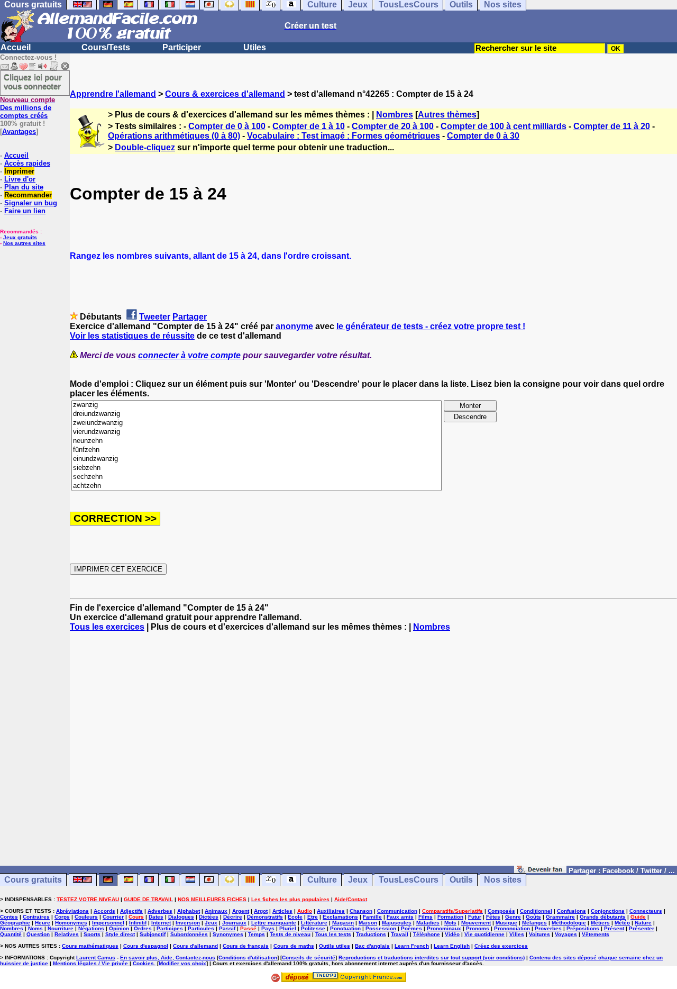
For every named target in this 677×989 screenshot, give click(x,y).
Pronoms (477, 928)
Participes (170, 928)
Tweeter (154, 316)
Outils (461, 879)
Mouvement (476, 923)
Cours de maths (293, 946)
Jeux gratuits (20, 237)
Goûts (533, 917)
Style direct (120, 934)
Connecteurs (645, 911)
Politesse (313, 928)
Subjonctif (153, 934)
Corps (62, 917)
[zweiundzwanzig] (256, 423)
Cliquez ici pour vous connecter (33, 81)
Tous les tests (333, 934)
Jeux (358, 879)
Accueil (16, 47)
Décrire (232, 917)
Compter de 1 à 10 (308, 126)
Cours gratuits (33, 879)
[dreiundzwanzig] (256, 414)
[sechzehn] (256, 477)
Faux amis (400, 917)
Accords (104, 911)
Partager (189, 316)
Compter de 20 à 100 (393, 126)
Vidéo (452, 934)
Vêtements (595, 934)
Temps (256, 934)
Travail (399, 934)
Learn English (452, 946)
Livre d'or (19, 179)
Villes (516, 934)
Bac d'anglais (372, 946)
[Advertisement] (373, 753)
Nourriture (61, 928)
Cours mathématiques (90, 946)
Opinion (119, 928)
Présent (614, 928)
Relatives (66, 934)
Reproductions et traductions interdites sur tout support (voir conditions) (431, 957)
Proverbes (548, 928)
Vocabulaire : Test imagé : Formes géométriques (343, 135)
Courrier (113, 917)
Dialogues (181, 917)
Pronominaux (444, 928)
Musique (506, 923)
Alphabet (188, 911)
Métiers (600, 923)
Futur (474, 917)
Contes (9, 917)
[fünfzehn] (256, 450)
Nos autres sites (24, 243)
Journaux (234, 923)
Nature (643, 923)
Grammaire (560, 917)
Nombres (394, 114)
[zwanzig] (256, 405)
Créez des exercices (501, 946)
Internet (161, 923)
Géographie (15, 923)
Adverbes (160, 911)
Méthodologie (569, 923)
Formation (450, 917)
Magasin (343, 923)
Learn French (412, 946)
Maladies (428, 923)
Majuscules (396, 923)
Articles (282, 911)
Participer (181, 47)
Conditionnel (536, 911)
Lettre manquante (273, 923)
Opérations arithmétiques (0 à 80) (174, 135)
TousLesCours (408, 879)
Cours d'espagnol (145, 946)
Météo (622, 923)
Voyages (566, 934)
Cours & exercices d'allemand (225, 93)
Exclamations (340, 917)
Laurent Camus (95, 957)
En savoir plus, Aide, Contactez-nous (167, 957)
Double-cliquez (145, 147)
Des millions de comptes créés (27, 108)
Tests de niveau (290, 934)
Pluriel (287, 928)
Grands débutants (603, 917)
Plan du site (23, 187)
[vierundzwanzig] (256, 432)
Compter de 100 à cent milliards (503, 126)
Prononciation (512, 928)
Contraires (36, 917)
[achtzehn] (256, 486)
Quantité (11, 934)
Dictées (208, 917)
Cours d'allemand (195, 946)
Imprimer (19, 171)
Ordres (143, 928)
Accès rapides (27, 163)
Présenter (641, 928)
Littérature (314, 923)
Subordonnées (189, 934)
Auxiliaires (331, 911)
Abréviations (72, 911)
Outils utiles (334, 946)
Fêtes (493, 917)
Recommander (28, 195)
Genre (513, 917)
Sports (92, 934)
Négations (91, 928)
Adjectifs (131, 911)
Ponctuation (345, 928)
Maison (368, 923)
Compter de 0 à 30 (483, 135)
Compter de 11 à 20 (611, 126)
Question (38, 934)
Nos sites (503, 879)
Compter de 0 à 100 (227, 126)
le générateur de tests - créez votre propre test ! (430, 326)
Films (425, 917)
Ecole (295, 917)
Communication (397, 911)
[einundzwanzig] (256, 459)
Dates (156, 917)
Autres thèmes (447, 114)
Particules (201, 928)
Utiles (254, 47)
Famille (372, 917)
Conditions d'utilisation (247, 957)
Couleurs (86, 917)
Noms (35, 928)
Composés (501, 911)
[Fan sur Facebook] (540, 870)
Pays (268, 928)
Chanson (361, 911)
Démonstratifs (265, 917)
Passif (227, 928)
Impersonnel (108, 923)
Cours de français (246, 946)
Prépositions (582, 928)
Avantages (19, 131)
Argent (240, 911)
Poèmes (411, 928)
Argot (261, 911)
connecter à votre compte (189, 355)
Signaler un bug (30, 203)
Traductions (371, 934)
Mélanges (534, 923)
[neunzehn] (256, 441)
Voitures (539, 934)
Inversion (188, 923)
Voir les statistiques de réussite (132, 335)
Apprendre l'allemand (113, 93)
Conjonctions (608, 911)
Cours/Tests (105, 47)
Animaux (216, 911)
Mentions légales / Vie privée (91, 963)
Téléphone (426, 934)
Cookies (143, 963)
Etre (312, 917)
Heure (42, 923)
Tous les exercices (107, 626)
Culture (322, 879)
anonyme (294, 326)
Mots (450, 923)
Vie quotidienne (484, 934)
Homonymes (71, 923)
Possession (380, 928)
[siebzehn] (256, 468)
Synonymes (228, 934)
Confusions (571, 911)
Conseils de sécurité (308, 957)
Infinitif (138, 923)
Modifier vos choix (182, 963)
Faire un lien (24, 211)
